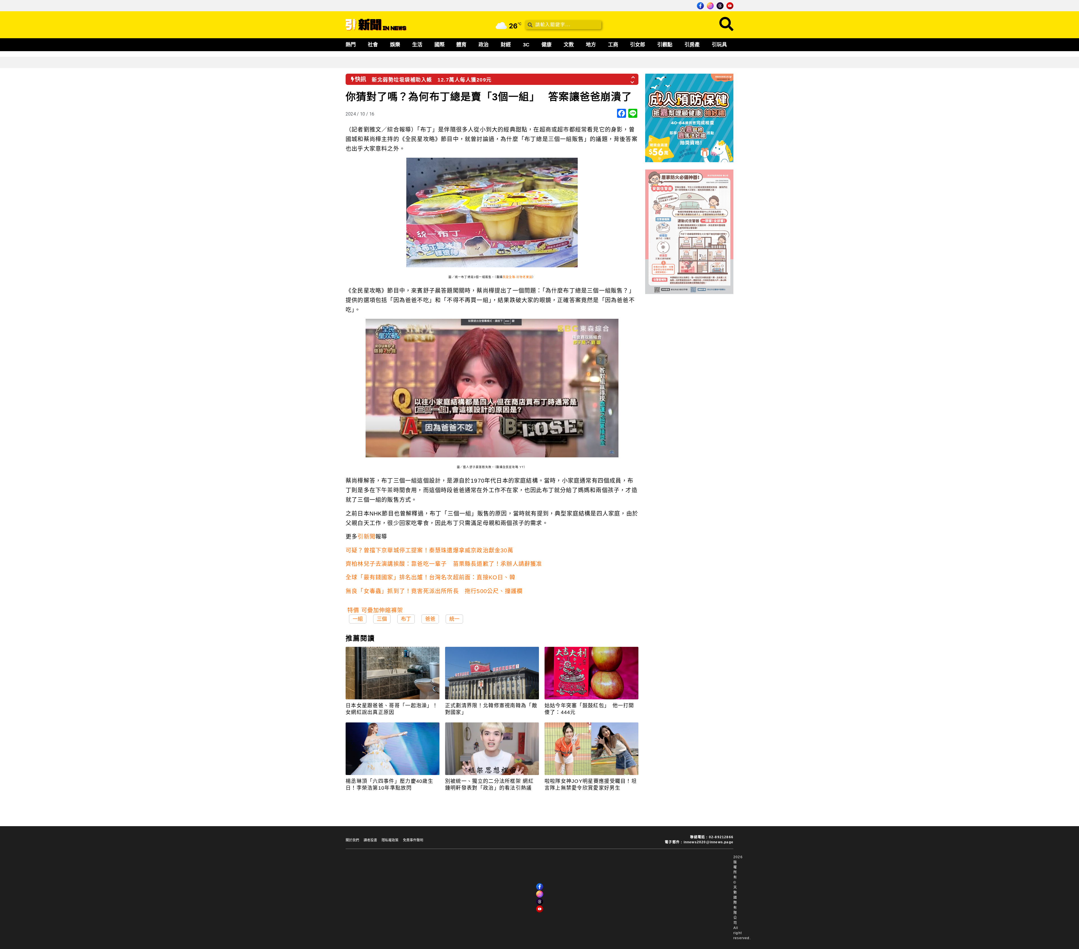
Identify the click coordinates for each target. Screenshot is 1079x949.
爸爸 (430, 619)
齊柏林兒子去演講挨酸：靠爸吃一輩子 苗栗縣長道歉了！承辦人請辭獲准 (444, 564)
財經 (506, 45)
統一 (454, 619)
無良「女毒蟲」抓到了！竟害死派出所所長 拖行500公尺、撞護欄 (434, 591)
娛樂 (395, 45)
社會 (373, 45)
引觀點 (664, 45)
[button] (633, 76)
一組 (358, 619)
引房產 (692, 45)
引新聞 (366, 537)
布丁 (406, 619)
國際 (439, 45)
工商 (613, 45)
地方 (591, 45)
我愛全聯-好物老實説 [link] (517, 277)
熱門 (351, 45)
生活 (417, 45)
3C (526, 45)
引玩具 (719, 45)
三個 (382, 619)
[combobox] (563, 24)
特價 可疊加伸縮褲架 (375, 610)
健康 (546, 45)
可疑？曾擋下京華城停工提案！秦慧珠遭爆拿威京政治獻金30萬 (429, 550)
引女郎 (637, 45)
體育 (461, 45)
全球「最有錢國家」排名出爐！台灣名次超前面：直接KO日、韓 (430, 577)
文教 (569, 45)
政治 (484, 45)
